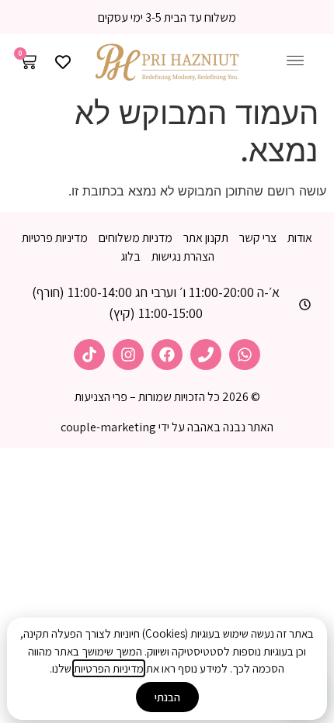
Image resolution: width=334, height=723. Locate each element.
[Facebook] (167, 354)
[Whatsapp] (244, 354)
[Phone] (205, 354)
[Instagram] (128, 354)
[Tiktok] (89, 354)
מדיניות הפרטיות (109, 668)
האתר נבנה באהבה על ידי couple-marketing (167, 427)
